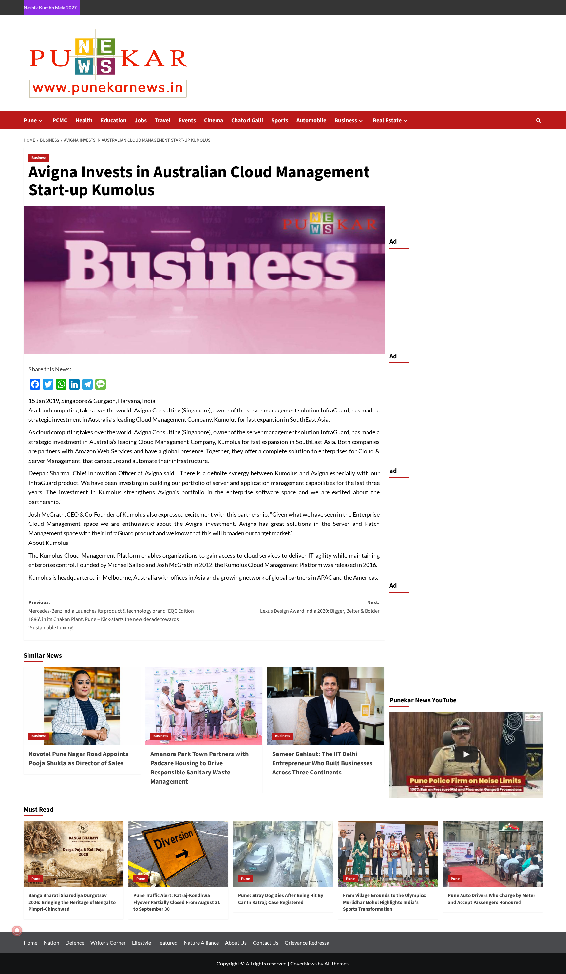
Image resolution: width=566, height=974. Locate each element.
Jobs (141, 120)
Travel (162, 120)
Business (345, 120)
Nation (51, 942)
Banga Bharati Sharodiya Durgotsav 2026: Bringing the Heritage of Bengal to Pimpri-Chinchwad (72, 902)
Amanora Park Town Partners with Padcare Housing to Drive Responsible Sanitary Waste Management (199, 768)
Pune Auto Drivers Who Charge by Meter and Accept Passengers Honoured (491, 899)
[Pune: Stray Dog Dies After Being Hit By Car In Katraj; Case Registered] (283, 854)
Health (83, 120)
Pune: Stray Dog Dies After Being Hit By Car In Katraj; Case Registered (280, 899)
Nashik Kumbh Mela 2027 (50, 7)
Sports (279, 120)
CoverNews (303, 963)
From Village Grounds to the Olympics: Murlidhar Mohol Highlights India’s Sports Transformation (385, 902)
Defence (75, 942)
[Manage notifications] (17, 931)
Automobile (311, 120)
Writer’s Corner (108, 942)
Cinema (213, 120)
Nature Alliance (201, 942)
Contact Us (265, 942)
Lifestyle (141, 942)
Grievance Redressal (307, 942)
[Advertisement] (466, 299)
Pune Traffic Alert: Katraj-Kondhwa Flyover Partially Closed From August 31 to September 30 (176, 902)
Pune (30, 120)
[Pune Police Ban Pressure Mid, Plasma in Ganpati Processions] (466, 755)
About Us (236, 942)
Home (30, 942)
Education (113, 120)
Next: (320, 607)
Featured (167, 942)
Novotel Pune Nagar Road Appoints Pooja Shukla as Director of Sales (78, 759)
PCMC (59, 120)
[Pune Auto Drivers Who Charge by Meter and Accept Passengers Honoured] (493, 854)
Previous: (111, 615)
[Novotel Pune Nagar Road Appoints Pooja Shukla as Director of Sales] (82, 706)
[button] (539, 120)
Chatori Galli (247, 120)
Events (187, 120)
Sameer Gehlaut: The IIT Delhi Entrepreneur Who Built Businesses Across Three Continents (322, 763)
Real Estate (387, 120)
